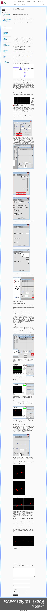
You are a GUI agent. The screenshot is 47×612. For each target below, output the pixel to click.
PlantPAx (4, 56)
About (23, 4)
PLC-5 (4, 57)
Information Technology (6, 45)
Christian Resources (20, 1)
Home (15, 1)
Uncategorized (5, 61)
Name (14, 578)
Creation (4, 38)
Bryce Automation (24, 610)
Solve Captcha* (15, 589)
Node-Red (4, 52)
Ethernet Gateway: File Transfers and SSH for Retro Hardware (6, 22)
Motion (4, 51)
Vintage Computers (17, 4)
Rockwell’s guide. (28, 56)
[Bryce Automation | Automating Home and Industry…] (5, 2)
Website (14, 585)
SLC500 (34, 1)
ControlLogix (28, 1)
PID (3, 55)
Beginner (4, 34)
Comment (14, 567)
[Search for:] (43, 4)
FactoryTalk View (41, 1)
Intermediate (5, 46)
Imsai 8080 (4, 44)
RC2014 (4, 58)
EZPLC (4, 40)
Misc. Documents (5, 50)
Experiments (5, 39)
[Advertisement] (23, 30)
